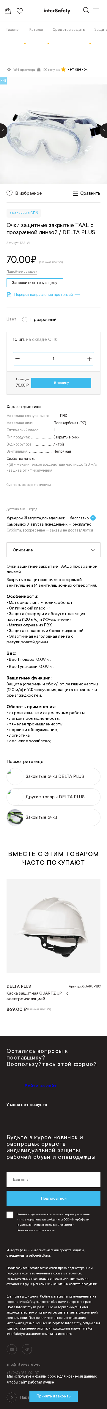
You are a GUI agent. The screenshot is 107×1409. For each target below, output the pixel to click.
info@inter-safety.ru (23, 1364)
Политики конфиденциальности (52, 1224)
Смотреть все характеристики (29, 485)
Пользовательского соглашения (36, 1230)
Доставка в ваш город (22, 509)
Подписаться (54, 1198)
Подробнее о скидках (22, 272)
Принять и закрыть (54, 1396)
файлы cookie (47, 1376)
